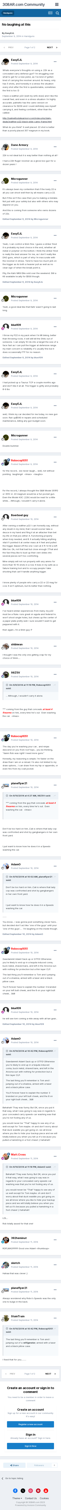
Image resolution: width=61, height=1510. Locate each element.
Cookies (44, 1498)
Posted (24, 63)
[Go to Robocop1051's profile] (6, 462)
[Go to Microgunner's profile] (6, 181)
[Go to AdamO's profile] (6, 866)
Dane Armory (19, 145)
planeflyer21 (19, 783)
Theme (16, 1498)
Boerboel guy (19, 515)
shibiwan (17, 644)
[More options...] (55, 62)
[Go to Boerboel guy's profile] (6, 517)
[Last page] (56, 47)
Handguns (29, 36)
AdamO (16, 864)
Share (15, 1465)
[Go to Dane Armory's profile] (6, 147)
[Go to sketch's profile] (6, 1265)
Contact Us (31, 1498)
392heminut (19, 1238)
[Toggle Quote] (7, 685)
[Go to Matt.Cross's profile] (6, 1156)
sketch (15, 1263)
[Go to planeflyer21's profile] (6, 785)
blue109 (16, 324)
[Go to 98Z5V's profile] (6, 674)
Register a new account (30, 1424)
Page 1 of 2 (30, 47)
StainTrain (18, 1316)
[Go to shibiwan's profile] (6, 646)
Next (50, 47)
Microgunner (19, 178)
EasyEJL (9, 33)
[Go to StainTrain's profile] (6, 1318)
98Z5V (15, 672)
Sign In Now (30, 1446)
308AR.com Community (23, 4)
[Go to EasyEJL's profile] (6, 62)
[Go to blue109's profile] (6, 327)
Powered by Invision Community (30, 1505)
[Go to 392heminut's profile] (6, 1240)
